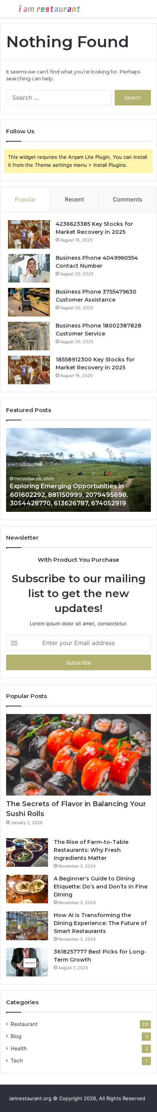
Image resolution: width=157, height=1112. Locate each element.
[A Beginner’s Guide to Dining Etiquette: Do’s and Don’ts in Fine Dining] (27, 889)
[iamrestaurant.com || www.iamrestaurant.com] (49, 8)
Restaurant (24, 1024)
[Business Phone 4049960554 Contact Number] (29, 268)
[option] (78, 470)
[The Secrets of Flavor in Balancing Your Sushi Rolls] (78, 755)
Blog (16, 1036)
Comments (127, 199)
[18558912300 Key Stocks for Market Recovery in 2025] (29, 370)
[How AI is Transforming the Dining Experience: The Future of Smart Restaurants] (27, 925)
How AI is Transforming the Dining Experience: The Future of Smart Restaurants (100, 923)
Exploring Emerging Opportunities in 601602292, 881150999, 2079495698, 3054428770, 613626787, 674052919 (69, 495)
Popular (25, 199)
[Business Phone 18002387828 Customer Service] (29, 336)
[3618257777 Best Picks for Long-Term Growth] (27, 962)
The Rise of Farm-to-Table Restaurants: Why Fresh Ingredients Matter (91, 850)
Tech (17, 1061)
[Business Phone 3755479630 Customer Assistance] (29, 302)
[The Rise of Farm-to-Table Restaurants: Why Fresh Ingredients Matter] (27, 852)
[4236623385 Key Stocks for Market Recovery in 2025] (29, 234)
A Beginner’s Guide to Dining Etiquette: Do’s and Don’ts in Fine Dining (100, 886)
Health (19, 1048)
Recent (74, 199)
